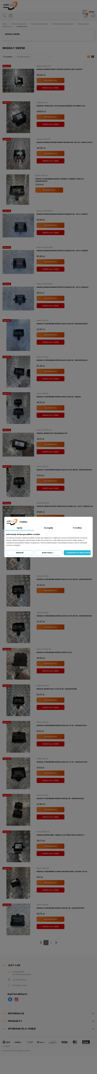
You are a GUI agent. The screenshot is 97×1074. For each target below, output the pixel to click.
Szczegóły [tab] (48, 528)
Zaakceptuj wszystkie (78, 552)
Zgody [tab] (19, 528)
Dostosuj (47, 552)
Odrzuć (20, 552)
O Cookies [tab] (77, 528)
